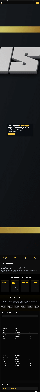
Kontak (38, 0)
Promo (32, 0)
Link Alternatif (35, 0)
